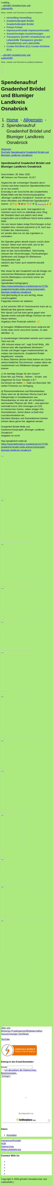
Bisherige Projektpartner (13, 1031)
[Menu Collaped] (2, 67)
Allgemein (33, 119)
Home (12, 119)
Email (4, 1067)
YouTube (5, 1039)
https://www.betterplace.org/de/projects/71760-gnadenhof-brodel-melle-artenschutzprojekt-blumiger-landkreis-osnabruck (24, 289)
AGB (3, 1143)
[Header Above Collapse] (2, 73)
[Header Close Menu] (2, 70)
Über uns (5, 1028)
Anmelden (12, 1135)
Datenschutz (7, 1146)
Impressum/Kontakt (11, 1140)
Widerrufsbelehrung (11, 1149)
